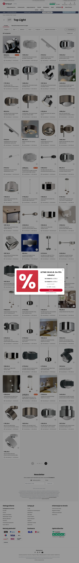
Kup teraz (51, 290)
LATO (51, 286)
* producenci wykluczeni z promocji (51, 292)
